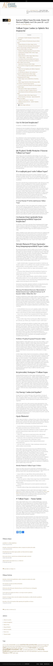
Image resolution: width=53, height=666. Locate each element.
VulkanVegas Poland (34, 10)
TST (11, 653)
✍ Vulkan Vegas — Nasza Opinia (25, 57)
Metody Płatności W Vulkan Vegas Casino (27, 44)
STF (28, 651)
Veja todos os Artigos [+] (9, 568)
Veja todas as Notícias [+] (10, 609)
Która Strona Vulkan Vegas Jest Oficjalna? (27, 88)
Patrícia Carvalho (7, 629)
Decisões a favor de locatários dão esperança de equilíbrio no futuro (18, 601)
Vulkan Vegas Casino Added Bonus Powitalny (28, 78)
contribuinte (24, 644)
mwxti (19, 24)
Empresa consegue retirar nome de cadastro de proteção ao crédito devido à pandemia (22, 597)
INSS (37, 647)
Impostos (23, 647)
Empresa (23, 646)
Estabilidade (34, 646)
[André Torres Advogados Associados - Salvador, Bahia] (9, 5)
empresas (29, 646)
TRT (9, 653)
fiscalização (42, 646)
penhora (34, 649)
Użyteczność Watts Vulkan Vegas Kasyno (27, 95)
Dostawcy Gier (21, 70)
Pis (37, 649)
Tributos (5, 653)
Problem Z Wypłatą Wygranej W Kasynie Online (29, 50)
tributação (45, 651)
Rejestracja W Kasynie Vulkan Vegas (26, 64)
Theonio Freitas (7, 634)
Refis (22, 651)
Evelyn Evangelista (8, 622)
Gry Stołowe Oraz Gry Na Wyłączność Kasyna (28, 59)
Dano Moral (5, 646)
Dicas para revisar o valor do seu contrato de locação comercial (17, 556)
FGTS (38, 646)
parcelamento (29, 649)
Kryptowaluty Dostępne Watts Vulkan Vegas (28, 52)
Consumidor (12, 644)
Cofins (7, 644)
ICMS (4, 648)
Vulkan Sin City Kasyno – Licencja (25, 100)
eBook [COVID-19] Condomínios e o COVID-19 (13, 560)
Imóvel (26, 647)
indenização (32, 648)
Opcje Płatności (21, 54)
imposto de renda (16, 647)
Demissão (10, 646)
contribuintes (33, 644)
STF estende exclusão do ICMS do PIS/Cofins (12, 583)
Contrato (18, 644)
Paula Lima (6, 631)
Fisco (46, 646)
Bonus (19, 80)
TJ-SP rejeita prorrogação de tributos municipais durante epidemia (17, 592)
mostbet (7, 649)
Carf (3, 644)
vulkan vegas (15, 653)
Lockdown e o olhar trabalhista (9, 543)
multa (23, 649)
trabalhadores (40, 651)
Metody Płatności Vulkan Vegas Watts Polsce (28, 55)
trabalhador (34, 651)
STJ (30, 651)
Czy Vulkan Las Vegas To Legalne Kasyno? (27, 90)
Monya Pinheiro (7, 627)
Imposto (8, 647)
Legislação (41, 647)
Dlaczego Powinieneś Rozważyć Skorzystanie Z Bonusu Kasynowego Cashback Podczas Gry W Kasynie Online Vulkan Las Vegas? (28, 47)
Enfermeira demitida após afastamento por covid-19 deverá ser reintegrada (20, 588)
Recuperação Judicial (15, 651)
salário (25, 651)
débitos (13, 646)
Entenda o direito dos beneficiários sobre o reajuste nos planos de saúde (19, 547)
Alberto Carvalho (7, 619)
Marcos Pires (6, 624)
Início (27, 10)
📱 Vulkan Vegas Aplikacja (24, 105)
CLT (5, 644)
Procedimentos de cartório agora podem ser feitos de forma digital (18, 551)
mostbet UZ (16, 649)
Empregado (18, 646)
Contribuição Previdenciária (43, 644)
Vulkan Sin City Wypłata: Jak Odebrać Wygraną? (29, 68)
